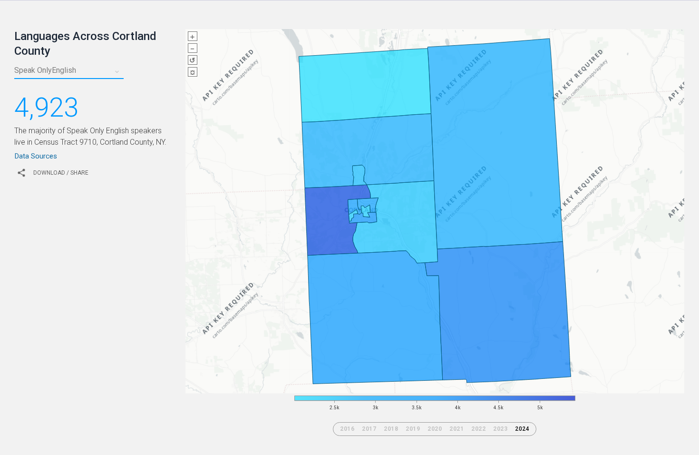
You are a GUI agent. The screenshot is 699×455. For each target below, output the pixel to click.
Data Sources (35, 156)
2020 (434, 428)
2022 (478, 428)
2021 (456, 428)
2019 (413, 428)
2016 (347, 428)
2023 (500, 428)
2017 (369, 428)
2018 (391, 428)
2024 (522, 428)
